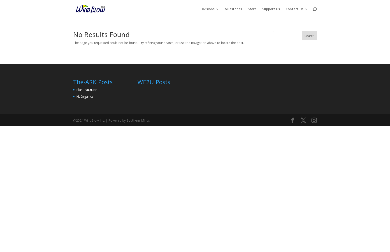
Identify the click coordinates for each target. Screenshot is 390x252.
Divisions (207, 9)
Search (309, 36)
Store (252, 9)
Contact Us (294, 9)
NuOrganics (84, 96)
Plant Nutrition (87, 90)
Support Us (271, 9)
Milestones (233, 9)
